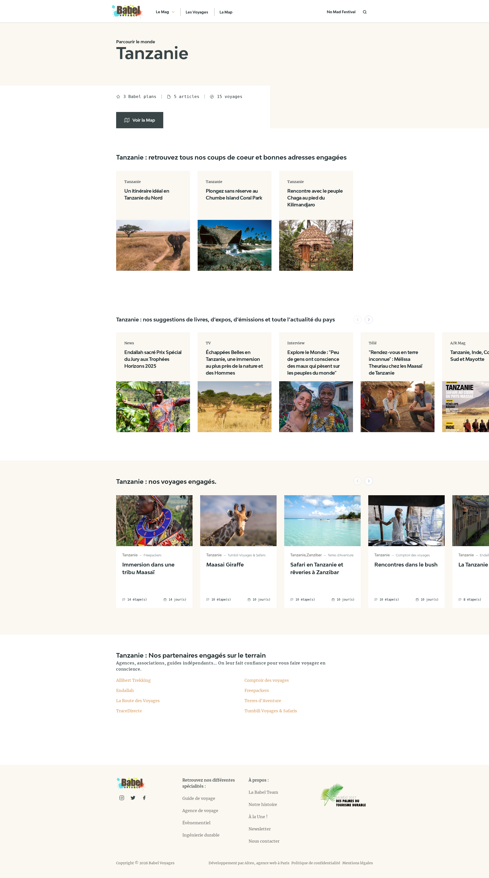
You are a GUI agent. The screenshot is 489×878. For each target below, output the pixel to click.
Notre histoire (263, 804)
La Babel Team (263, 792)
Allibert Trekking (133, 680)
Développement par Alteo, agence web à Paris (249, 863)
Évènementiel (196, 822)
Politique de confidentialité (315, 863)
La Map (226, 12)
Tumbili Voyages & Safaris (270, 710)
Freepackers (256, 690)
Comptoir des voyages (266, 680)
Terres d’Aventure (262, 700)
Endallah (125, 690)
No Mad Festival (341, 12)
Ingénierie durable (201, 835)
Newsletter (260, 828)
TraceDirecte (129, 710)
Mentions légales (357, 863)
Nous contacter (264, 841)
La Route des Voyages (138, 700)
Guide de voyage (198, 798)
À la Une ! (258, 816)
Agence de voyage (200, 810)
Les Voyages (197, 12)
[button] (358, 320)
